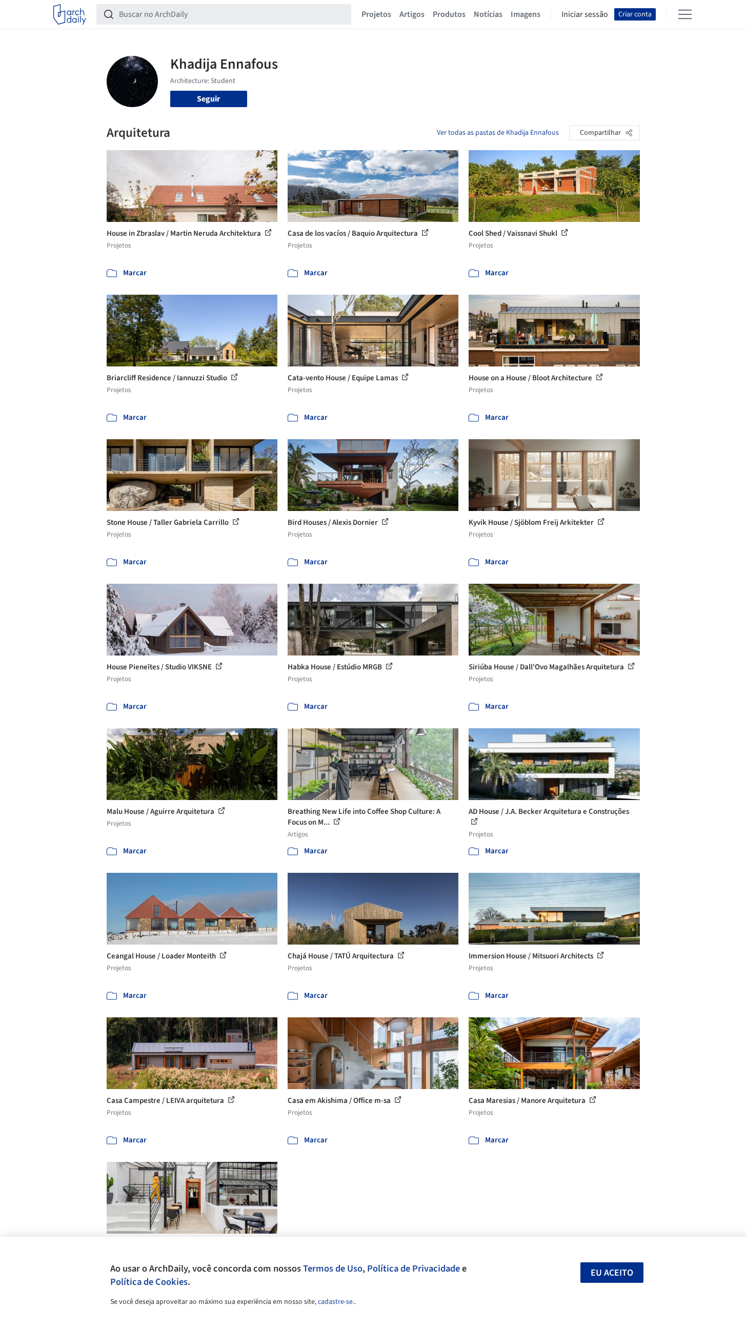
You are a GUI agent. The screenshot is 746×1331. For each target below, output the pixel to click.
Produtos (449, 14)
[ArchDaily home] (69, 14)
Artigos (412, 14)
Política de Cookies (149, 1281)
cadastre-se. (336, 1302)
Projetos (376, 14)
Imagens (525, 14)
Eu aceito (612, 1272)
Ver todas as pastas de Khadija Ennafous (498, 132)
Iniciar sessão (584, 14)
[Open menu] (685, 14)
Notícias (488, 14)
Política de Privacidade (413, 1268)
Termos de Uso (332, 1268)
